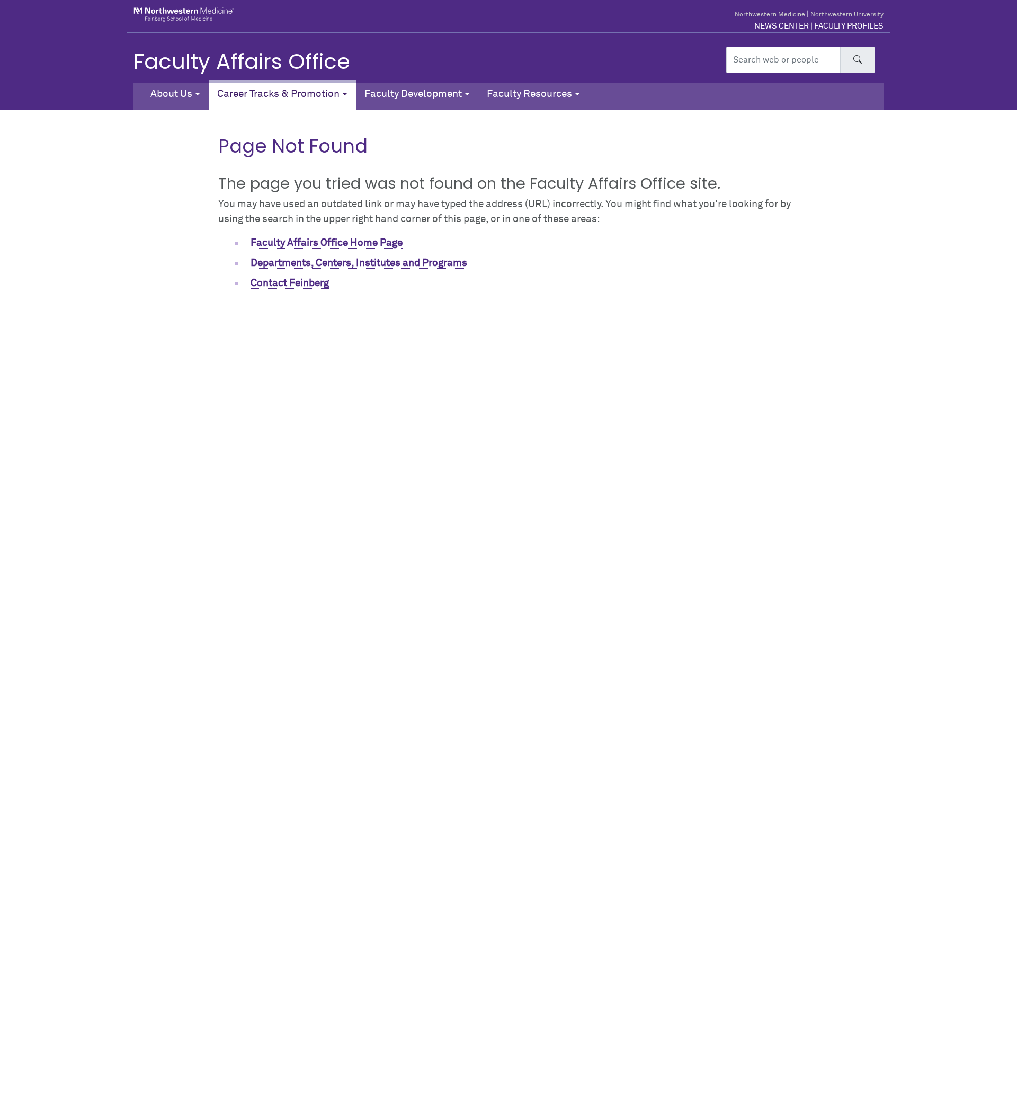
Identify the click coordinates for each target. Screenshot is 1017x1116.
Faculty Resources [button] (529, 94)
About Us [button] (171, 94)
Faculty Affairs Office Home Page (327, 243)
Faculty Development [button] (413, 94)
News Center (781, 26)
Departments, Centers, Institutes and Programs (359, 263)
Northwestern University (847, 15)
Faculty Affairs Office (241, 61)
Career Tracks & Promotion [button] (278, 94)
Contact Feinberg (290, 283)
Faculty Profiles (849, 26)
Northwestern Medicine (770, 15)
